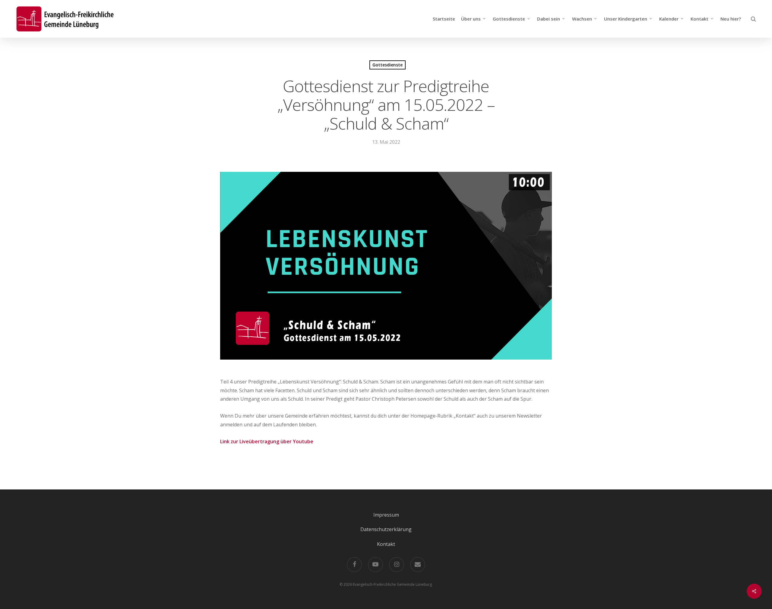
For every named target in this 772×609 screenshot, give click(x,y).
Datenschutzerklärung (386, 529)
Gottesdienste (387, 65)
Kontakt (386, 544)
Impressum (386, 514)
